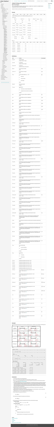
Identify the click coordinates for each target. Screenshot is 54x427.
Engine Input (3, 69)
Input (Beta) (4, 70)
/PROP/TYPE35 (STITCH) (5, 45)
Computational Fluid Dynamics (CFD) (4, 16)
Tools (3, 64)
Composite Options (5, 59)
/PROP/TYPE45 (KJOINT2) (5, 50)
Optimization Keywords (4, 71)
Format (49, 4)
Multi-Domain (3, 72)
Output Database (4, 67)
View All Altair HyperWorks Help (5, 82)
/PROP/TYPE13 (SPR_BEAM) (5, 34)
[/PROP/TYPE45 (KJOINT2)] (42, 1)
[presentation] (42, 68)
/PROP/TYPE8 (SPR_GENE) (5, 31)
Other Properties (5, 58)
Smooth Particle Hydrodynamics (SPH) (4, 15)
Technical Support (36, 425)
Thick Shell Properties (5, 54)
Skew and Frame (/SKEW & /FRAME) (16, 422)
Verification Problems (3, 76)
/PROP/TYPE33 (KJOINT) (5, 44)
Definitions (3, 74)
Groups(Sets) (3, 65)
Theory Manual (2, 78)
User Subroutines (3, 79)
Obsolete (3, 68)
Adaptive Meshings (4, 66)
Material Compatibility (15, 418)
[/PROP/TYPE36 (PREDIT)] (38, 1)
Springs (13, 421)
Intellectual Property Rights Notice (30, 425)
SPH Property (4, 56)
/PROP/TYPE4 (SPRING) (5, 29)
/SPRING (13, 419)
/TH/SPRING (13, 420)
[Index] (51, 1)
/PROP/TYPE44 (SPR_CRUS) (5, 49)
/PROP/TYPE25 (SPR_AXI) (5, 37)
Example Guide (2, 75)
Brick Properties (5, 55)
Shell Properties (5, 53)
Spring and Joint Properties (5, 28)
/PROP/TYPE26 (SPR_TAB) (5, 39)
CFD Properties (5, 57)
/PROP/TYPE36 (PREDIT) (5, 47)
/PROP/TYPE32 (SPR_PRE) (5, 42)
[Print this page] (52, 1)
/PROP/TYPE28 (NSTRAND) (5, 41)
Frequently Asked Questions (4, 77)
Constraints (3, 62)
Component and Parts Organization (4, 21)
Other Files (3, 73)
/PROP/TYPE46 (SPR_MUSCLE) (5, 52)
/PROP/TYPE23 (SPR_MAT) (5, 36)
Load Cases (3, 63)
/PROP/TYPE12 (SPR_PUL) (5, 33)
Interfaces (3, 22)
